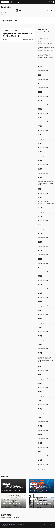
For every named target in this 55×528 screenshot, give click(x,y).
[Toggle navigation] (20, 10)
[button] (48, 10)
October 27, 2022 (35, 490)
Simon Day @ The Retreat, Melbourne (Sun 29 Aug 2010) (46, 202)
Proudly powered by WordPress (8, 524)
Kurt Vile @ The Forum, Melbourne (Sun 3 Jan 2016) (40, 502)
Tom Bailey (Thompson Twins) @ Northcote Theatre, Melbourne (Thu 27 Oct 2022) (46, 48)
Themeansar (4, 525)
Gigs (49, 525)
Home (45, 525)
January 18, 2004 (28, 39)
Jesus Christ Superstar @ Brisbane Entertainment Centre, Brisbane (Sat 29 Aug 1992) (45, 359)
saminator (6, 39)
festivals (7, 30)
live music (15, 30)
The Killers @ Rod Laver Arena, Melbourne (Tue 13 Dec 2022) (46, 42)
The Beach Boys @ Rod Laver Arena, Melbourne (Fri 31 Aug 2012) (45, 183)
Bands (52, 525)
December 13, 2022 (8, 490)
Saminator (6, 7)
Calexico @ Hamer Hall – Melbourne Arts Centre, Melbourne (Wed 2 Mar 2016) (45, 55)
